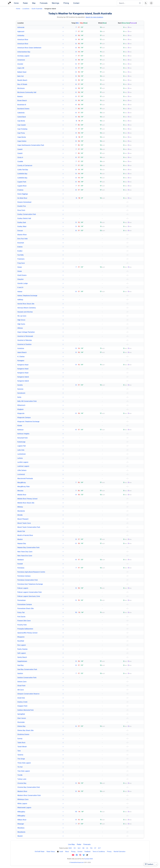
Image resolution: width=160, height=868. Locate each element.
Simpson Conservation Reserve (40, 694)
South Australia (37, 8)
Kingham (40, 409)
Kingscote (40, 413)
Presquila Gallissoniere (40, 629)
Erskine (40, 247)
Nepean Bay (40, 543)
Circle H (40, 157)
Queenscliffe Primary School (40, 633)
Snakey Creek (40, 702)
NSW (70, 848)
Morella (40, 515)
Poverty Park (40, 625)
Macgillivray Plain (40, 486)
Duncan (40, 230)
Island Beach (40, 352)
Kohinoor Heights (40, 433)
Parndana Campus (40, 576)
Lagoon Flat (40, 446)
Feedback (87, 851)
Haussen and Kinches (40, 312)
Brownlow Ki (40, 104)
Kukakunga (40, 442)
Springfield (40, 714)
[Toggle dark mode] (146, 3)
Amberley (40, 35)
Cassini (40, 149)
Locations (25, 8)
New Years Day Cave (40, 551)
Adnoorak (40, 27)
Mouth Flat (40, 531)
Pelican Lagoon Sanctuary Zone (40, 596)
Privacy (109, 851)
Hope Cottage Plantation (40, 332)
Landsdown (40, 454)
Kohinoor (40, 429)
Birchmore (40, 88)
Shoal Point (40, 685)
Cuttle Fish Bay (40, 169)
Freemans (40, 259)
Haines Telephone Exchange (40, 295)
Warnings (55, 3)
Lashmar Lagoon (40, 466)
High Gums (40, 324)
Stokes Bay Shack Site (40, 730)
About (67, 851)
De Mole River (40, 198)
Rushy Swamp (40, 649)
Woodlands (40, 832)
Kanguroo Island (40, 381)
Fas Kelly (40, 255)
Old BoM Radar (39, 851)
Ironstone (40, 348)
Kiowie (40, 425)
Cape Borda (40, 137)
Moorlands (40, 511)
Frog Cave (40, 263)
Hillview (40, 328)
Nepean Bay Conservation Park (40, 547)
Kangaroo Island (40, 377)
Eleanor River (40, 234)
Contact (76, 3)
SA (87, 848)
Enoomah (40, 243)
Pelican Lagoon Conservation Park (40, 592)
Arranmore (40, 60)
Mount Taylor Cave (40, 523)
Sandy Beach (40, 657)
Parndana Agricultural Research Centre (40, 572)
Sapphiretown (40, 661)
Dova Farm (40, 210)
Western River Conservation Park (40, 795)
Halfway (40, 299)
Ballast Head (40, 72)
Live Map (71, 844)
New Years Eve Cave (40, 555)
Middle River (40, 494)
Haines (40, 291)
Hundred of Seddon (40, 344)
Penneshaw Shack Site (40, 608)
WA (83, 848)
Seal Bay (40, 665)
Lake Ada (40, 450)
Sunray (40, 738)
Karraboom (40, 393)
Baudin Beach (40, 80)
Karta (40, 397)
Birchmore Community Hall (40, 92)
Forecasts (43, 3)
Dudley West (40, 226)
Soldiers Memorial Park (40, 710)
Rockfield (40, 641)
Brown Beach (40, 100)
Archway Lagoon (40, 56)
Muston (40, 539)
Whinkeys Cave (40, 799)
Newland (40, 559)
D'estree (40, 190)
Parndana (40, 568)
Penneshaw (40, 600)
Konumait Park (40, 438)
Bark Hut (40, 76)
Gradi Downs (40, 275)
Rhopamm (40, 637)
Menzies (40, 490)
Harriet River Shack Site (40, 304)
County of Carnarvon (40, 165)
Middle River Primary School (40, 498)
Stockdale (40, 722)
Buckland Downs (40, 108)
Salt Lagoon (40, 653)
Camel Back (40, 117)
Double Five (40, 206)
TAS (91, 848)
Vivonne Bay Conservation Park (40, 787)
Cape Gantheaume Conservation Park (40, 145)
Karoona (40, 389)
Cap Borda (40, 121)
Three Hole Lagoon (40, 763)
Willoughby (40, 811)
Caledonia (40, 112)
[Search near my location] (140, 3)
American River (40, 39)
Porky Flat (40, 612)
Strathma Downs (40, 734)
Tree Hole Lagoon (40, 771)
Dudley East (40, 222)
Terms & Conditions (99, 851)
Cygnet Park (40, 182)
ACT (99, 848)
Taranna (40, 755)
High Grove (40, 320)
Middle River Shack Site (40, 503)
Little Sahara (40, 470)
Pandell (40, 564)
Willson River (40, 820)
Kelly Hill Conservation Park (40, 401)
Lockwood (40, 474)
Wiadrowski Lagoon (40, 807)
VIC (75, 848)
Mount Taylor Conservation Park (40, 527)
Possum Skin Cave (40, 620)
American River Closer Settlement (40, 47)
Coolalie (40, 161)
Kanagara (40, 360)
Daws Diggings (40, 194)
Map (33, 3)
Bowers (40, 96)
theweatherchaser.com (77, 862)
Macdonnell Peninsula (40, 478)
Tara (40, 750)
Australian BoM (88, 859)
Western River (40, 791)
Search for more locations (94, 17)
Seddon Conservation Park (40, 677)
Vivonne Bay (40, 783)
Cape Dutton (40, 141)
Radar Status (51, 851)
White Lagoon (40, 803)
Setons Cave (40, 681)
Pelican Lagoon (40, 588)
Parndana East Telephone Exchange (40, 584)
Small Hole (40, 698)
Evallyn (40, 251)
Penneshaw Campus (40, 604)
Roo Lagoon (40, 645)
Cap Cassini (40, 125)
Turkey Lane (40, 779)
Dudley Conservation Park (40, 214)
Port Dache (40, 616)
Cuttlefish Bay (40, 173)
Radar (25, 3)
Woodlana (40, 828)
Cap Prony (40, 133)
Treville (40, 775)
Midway (40, 507)
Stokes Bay (40, 726)
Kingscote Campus (40, 417)
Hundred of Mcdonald (40, 336)
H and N (40, 287)
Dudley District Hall (40, 218)
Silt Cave (40, 690)
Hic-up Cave (40, 316)
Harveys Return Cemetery (40, 308)
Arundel (40, 64)
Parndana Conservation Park (40, 580)
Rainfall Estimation (119, 851)
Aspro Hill (40, 68)
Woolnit (40, 836)
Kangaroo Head (40, 364)
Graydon (40, 279)
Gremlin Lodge (40, 283)
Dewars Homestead (40, 202)
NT (95, 848)
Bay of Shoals (40, 84)
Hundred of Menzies (40, 340)
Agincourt (40, 31)
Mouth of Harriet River (40, 535)
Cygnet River (40, 186)
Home (16, 3)
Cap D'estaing (40, 129)
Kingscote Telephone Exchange (40, 421)
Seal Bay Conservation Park (40, 669)
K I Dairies (40, 356)
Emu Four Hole (40, 238)
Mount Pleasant (40, 519)
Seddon (40, 673)
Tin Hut (40, 767)
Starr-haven (40, 718)
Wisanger (40, 824)
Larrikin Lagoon (40, 462)
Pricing (66, 3)
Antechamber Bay (40, 52)
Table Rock (40, 742)
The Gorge (40, 759)
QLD (79, 848)
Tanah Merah (40, 746)
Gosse (40, 267)
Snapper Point (40, 706)
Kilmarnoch (40, 405)
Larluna (40, 458)
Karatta (40, 385)
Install (61, 851)
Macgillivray (40, 482)
